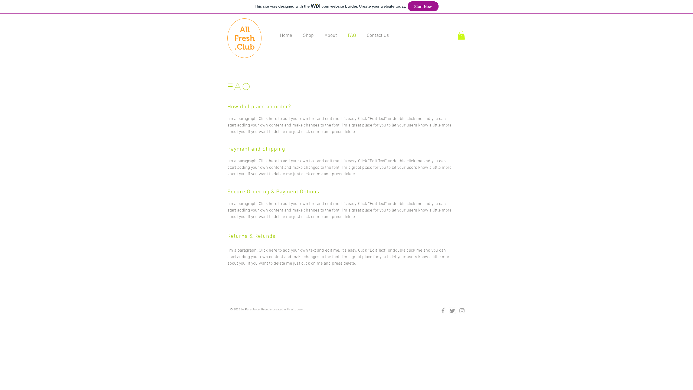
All (245, 29)
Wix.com (297, 309)
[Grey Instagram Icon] (462, 310)
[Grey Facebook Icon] (443, 310)
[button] (461, 35)
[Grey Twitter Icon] (452, 310)
